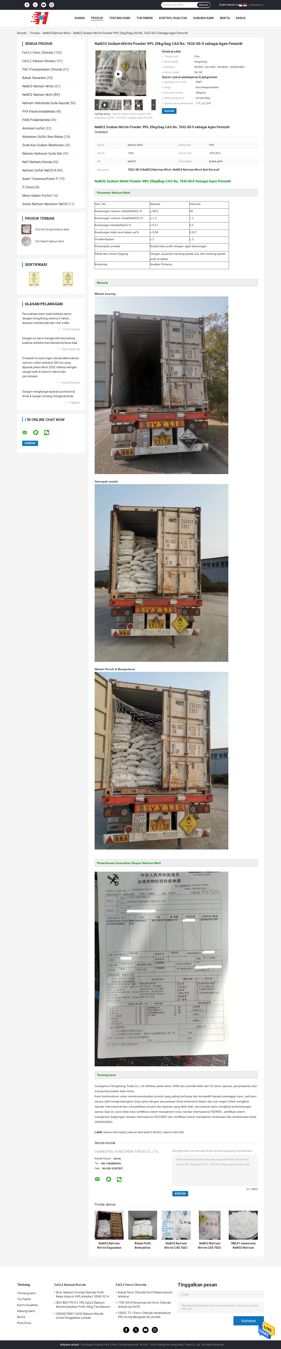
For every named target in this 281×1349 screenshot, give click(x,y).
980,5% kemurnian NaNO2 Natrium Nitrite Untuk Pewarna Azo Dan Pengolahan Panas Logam (243, 1246)
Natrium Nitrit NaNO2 (115, 1132)
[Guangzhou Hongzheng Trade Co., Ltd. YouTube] (43, 5)
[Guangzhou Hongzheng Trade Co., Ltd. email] (27, 433)
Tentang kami (119, 18)
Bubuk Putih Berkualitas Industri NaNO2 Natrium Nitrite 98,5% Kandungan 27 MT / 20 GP (143, 1246)
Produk (97, 18)
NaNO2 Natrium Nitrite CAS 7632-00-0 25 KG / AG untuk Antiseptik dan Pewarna (210, 1246)
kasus (240, 18)
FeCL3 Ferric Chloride (37, 53)
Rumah (80, 18)
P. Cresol (28, 187)
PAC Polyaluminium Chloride (42, 69)
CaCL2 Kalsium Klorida (38, 61)
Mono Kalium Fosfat (36, 196)
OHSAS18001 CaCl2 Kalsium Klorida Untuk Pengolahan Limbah (79, 1315)
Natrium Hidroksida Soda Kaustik (45, 103)
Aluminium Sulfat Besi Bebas (42, 137)
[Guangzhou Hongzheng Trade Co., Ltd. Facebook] (27, 5)
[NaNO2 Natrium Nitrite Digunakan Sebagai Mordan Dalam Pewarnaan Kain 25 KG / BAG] (109, 1225)
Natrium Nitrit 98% (174, 1132)
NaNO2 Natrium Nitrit (57, 33)
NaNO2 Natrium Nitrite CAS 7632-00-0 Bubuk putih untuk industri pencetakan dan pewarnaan (176, 1246)
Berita (225, 18)
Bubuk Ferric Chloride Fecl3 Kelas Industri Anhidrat (145, 1294)
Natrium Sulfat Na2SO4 (39, 170)
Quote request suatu (230, 4)
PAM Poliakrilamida (36, 120)
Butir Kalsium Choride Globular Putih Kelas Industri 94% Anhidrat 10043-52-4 (82, 1294)
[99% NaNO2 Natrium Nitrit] (26, 241)
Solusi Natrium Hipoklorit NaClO (45, 204)
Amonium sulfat (33, 128)
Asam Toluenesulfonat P (40, 179)
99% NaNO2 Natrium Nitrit (49, 241)
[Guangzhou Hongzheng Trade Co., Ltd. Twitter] (35, 5)
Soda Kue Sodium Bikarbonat (43, 145)
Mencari (203, 4)
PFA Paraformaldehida (38, 111)
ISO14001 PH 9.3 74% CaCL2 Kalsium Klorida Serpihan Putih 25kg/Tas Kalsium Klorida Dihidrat (83, 1305)
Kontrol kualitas (173, 18)
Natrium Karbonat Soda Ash (42, 153)
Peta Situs (24, 1323)
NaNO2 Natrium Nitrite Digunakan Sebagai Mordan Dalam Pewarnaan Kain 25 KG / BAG (109, 1246)
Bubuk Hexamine (34, 78)
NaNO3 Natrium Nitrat (38, 86)
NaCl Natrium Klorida (37, 162)
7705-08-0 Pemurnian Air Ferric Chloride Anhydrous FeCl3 (144, 1304)
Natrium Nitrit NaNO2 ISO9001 (145, 1132)
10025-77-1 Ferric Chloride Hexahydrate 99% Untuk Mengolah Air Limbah (144, 1315)
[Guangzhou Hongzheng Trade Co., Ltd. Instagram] (51, 5)
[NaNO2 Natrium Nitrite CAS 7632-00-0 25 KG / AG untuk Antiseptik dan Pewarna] (209, 1225)
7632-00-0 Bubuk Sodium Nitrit (52, 229)
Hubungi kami (203, 18)
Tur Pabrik (144, 18)
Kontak (169, 110)
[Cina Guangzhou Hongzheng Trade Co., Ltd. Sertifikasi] (34, 279)
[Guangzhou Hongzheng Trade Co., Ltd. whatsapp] (38, 433)
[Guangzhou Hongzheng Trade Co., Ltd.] (39, 18)
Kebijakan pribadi (69, 1344)
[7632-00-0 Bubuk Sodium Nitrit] (26, 229)
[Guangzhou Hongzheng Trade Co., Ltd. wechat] (49, 433)
